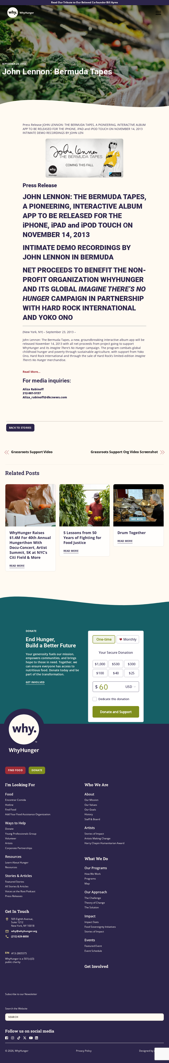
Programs (90, 878)
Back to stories (20, 427)
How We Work (92, 874)
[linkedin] (37, 1037)
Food (9, 794)
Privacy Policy (84, 1050)
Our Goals (90, 809)
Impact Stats (91, 922)
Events (89, 940)
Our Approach (95, 892)
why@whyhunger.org (24, 931)
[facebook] (8, 1037)
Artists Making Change (97, 838)
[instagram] (13, 1037)
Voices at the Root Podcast (20, 891)
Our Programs (95, 868)
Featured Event (93, 946)
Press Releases (13, 896)
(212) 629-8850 (20, 936)
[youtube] (31, 1037)
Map (87, 883)
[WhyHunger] (20, 12)
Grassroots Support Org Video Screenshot (124, 452)
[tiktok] (19, 1037)
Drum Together (131, 532)
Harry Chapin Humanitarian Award (104, 843)
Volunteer (10, 838)
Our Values (90, 805)
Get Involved (35, 682)
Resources (13, 856)
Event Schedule (93, 951)
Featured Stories (14, 881)
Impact (89, 916)
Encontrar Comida (15, 800)
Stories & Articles (18, 876)
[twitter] (25, 1037)
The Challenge (92, 898)
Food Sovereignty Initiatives (100, 927)
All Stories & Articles (16, 886)
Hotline (9, 805)
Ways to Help (15, 823)
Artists (9, 843)
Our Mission (91, 800)
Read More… (31, 372)
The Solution (91, 907)
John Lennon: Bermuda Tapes (57, 71)
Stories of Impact (94, 833)
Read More (17, 565)
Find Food (15, 770)
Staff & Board (92, 819)
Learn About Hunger (16, 862)
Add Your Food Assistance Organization (27, 814)
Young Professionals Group (20, 833)
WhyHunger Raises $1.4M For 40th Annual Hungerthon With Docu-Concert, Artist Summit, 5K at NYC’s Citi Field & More (30, 545)
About (89, 794)
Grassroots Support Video (32, 452)
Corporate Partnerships (18, 848)
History (88, 814)
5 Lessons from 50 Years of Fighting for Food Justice (82, 537)
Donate (9, 828)
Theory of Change (94, 902)
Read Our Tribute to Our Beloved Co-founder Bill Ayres (84, 2)
